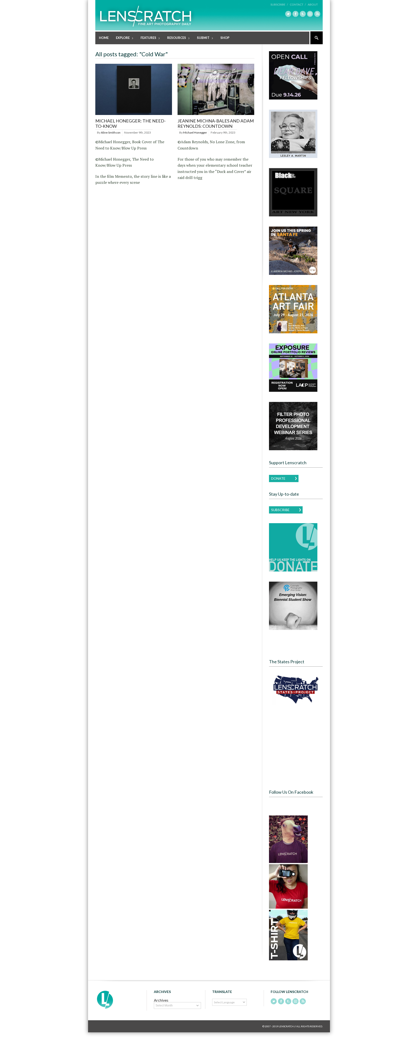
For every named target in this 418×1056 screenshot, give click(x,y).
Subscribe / (279, 4)
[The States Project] (296, 689)
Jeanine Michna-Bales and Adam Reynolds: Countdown (216, 123)
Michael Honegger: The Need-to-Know (130, 123)
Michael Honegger (195, 132)
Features (146, 38)
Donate (278, 478)
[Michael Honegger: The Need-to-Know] (133, 115)
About (313, 4)
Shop (224, 38)
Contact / (298, 4)
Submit (201, 38)
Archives (161, 1000)
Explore (121, 38)
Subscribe (280, 510)
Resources (175, 38)
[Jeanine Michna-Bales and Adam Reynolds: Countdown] (216, 115)
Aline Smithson (110, 132)
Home (104, 38)
